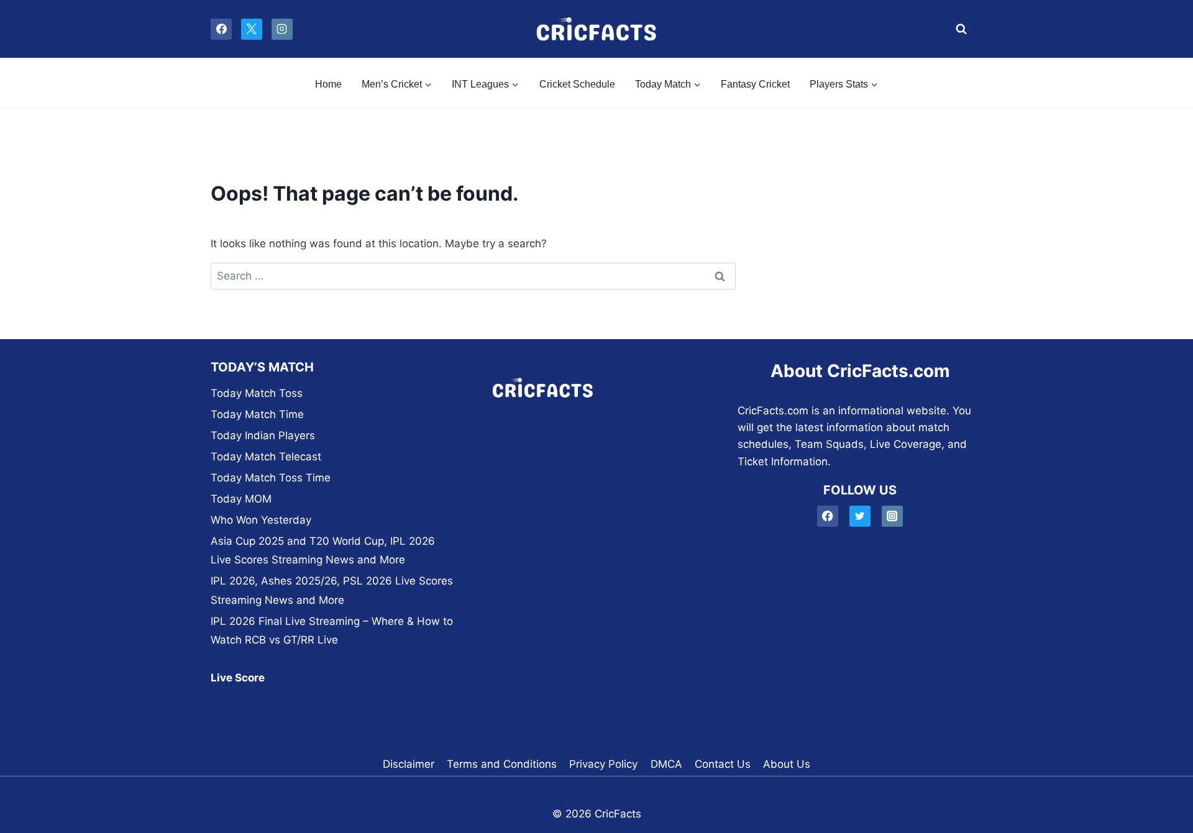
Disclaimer (408, 764)
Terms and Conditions (502, 764)
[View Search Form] (958, 29)
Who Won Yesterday (261, 520)
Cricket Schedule (577, 84)
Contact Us (723, 764)
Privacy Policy (603, 764)
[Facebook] (221, 29)
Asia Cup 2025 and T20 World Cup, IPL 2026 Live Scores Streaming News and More (323, 551)
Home (328, 84)
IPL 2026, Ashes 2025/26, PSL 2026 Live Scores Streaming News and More (332, 590)
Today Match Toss (257, 393)
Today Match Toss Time (271, 477)
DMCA (666, 764)
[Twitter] (860, 516)
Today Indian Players (263, 435)
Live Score (238, 677)
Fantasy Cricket (755, 84)
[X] (251, 29)
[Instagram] (282, 29)
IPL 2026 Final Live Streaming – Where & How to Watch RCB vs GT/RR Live (332, 631)
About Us (786, 764)
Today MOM (241, 499)
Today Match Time (257, 414)
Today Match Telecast (266, 456)
